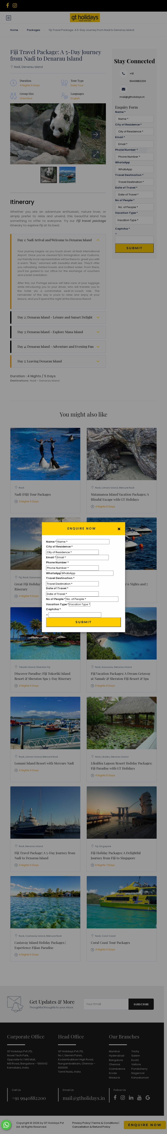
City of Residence (59, 546)
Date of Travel (57, 588)
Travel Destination (60, 578)
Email (51, 557)
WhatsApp (53, 573)
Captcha (53, 609)
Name (51, 542)
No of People (56, 599)
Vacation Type (57, 604)
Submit (84, 622)
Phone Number (57, 562)
